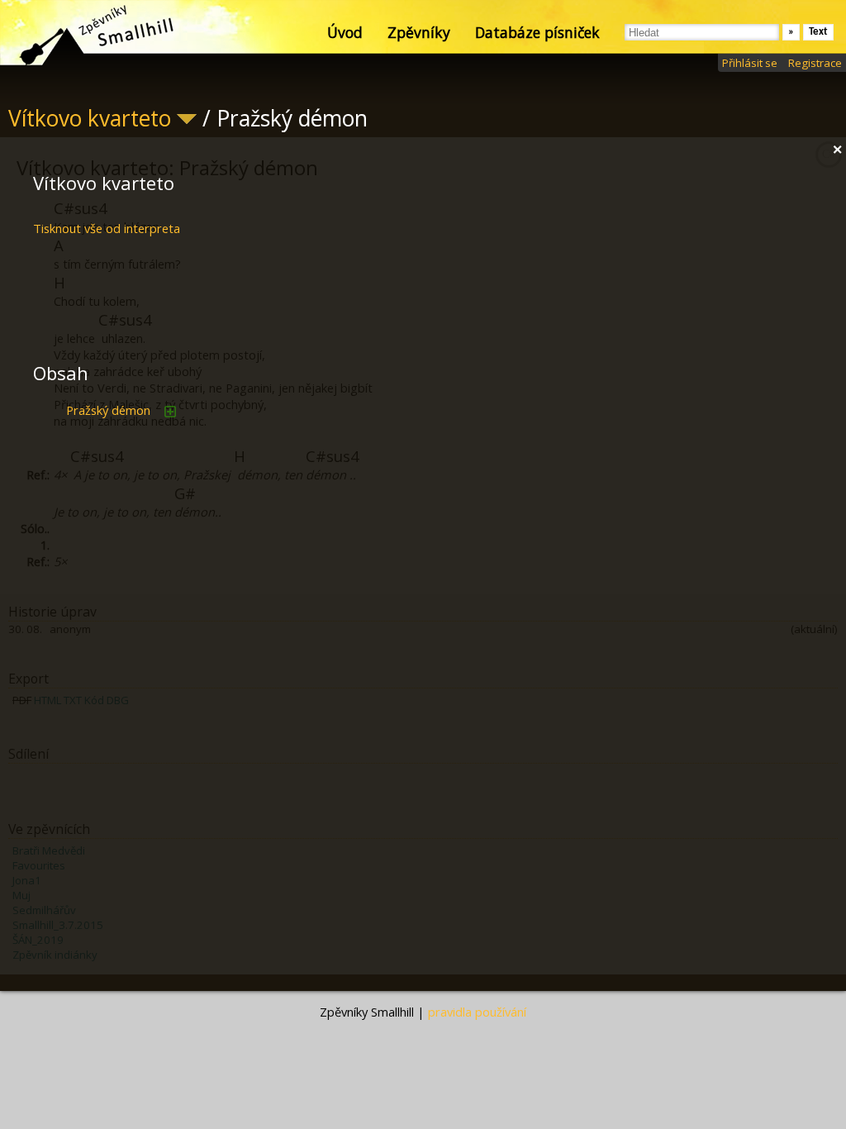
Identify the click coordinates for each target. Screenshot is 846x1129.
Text (818, 31)
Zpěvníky (418, 32)
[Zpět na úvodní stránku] (82, 33)
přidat (170, 411)
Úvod (345, 32)
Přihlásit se (749, 62)
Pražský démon (108, 410)
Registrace (815, 62)
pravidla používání (477, 1011)
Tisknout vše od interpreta (106, 228)
